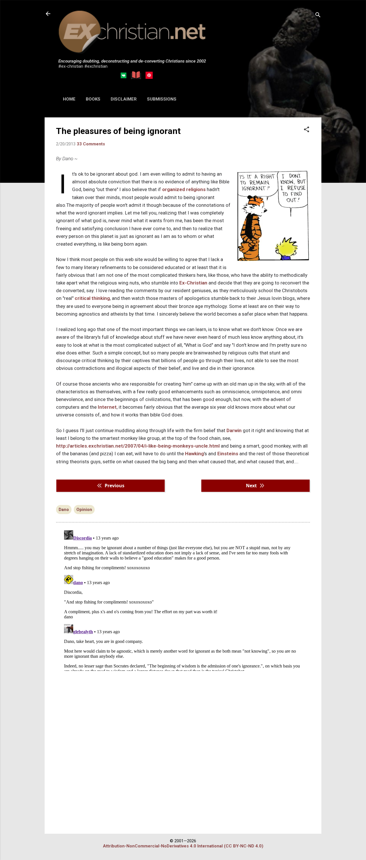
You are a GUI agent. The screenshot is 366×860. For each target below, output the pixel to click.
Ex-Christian (193, 283)
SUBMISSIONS (161, 99)
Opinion (84, 509)
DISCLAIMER (124, 99)
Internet (107, 407)
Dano (64, 509)
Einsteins (227, 453)
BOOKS (93, 99)
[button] (306, 130)
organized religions (184, 189)
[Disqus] (183, 599)
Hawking (194, 453)
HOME (69, 99)
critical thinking (92, 298)
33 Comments (91, 144)
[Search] (318, 15)
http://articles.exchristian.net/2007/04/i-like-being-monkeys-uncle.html (138, 446)
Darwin (234, 430)
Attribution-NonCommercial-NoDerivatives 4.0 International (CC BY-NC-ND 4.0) (183, 846)
